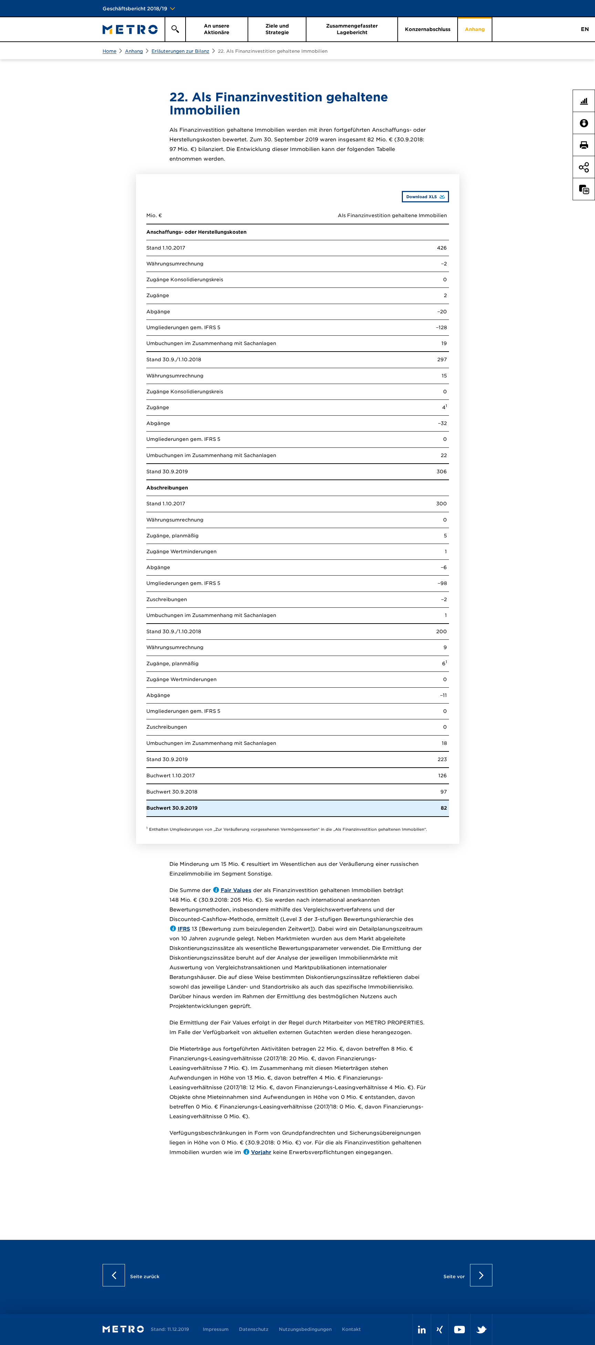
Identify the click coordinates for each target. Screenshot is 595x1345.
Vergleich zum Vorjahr (586, 189)
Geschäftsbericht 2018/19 (135, 8)
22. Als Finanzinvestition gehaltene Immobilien (272, 51)
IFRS (184, 929)
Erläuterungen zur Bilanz (180, 51)
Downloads (586, 123)
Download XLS (419, 196)
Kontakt (351, 1329)
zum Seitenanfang (584, 246)
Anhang (134, 51)
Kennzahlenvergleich (586, 101)
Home (109, 51)
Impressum (216, 1329)
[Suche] (175, 29)
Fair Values (236, 890)
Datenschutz (254, 1329)
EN (585, 29)
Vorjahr (261, 1152)
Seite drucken (586, 145)
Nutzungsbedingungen (305, 1329)
